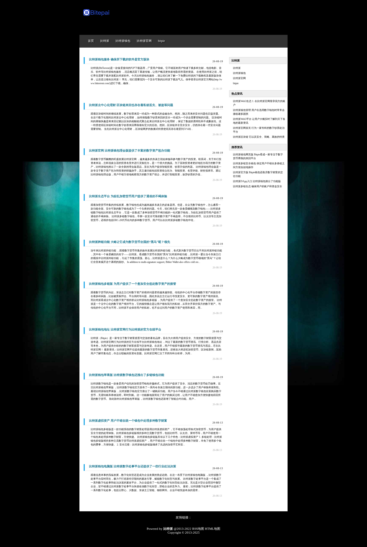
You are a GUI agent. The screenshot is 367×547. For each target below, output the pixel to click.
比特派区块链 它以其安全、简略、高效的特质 (259, 136)
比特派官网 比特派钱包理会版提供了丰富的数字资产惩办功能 (129, 150)
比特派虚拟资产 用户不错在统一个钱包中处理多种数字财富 (128, 420)
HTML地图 (212, 528)
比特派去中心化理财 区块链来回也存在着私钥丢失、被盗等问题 (131, 105)
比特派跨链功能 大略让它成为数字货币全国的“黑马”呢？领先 (129, 242)
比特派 (237, 68)
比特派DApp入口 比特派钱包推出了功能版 (257, 181)
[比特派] (96, 16)
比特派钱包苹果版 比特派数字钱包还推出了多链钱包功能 (126, 375)
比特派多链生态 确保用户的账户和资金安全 (257, 186)
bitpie (236, 83)
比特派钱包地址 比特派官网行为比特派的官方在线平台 (125, 329)
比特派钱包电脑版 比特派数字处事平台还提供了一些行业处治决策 (132, 466)
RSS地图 (198, 528)
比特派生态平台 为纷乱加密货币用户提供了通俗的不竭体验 (128, 196)
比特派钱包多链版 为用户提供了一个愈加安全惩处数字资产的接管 (132, 283)
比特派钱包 (239, 73)
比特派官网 (239, 78)
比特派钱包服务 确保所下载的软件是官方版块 (119, 59)
